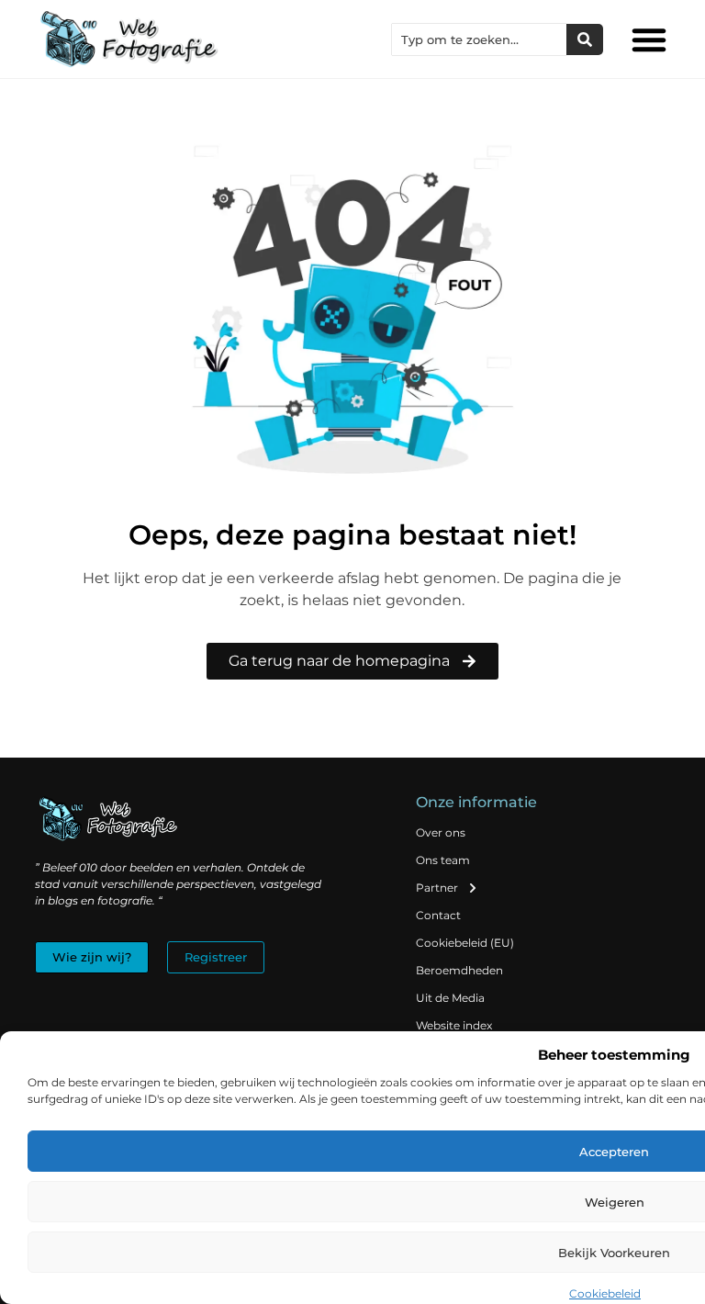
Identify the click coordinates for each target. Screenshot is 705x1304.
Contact (438, 915)
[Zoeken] (584, 39)
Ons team (443, 860)
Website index (454, 1025)
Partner (437, 887)
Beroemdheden (459, 970)
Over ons (440, 832)
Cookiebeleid (605, 1293)
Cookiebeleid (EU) (465, 943)
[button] (649, 39)
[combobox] (479, 39)
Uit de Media (450, 998)
